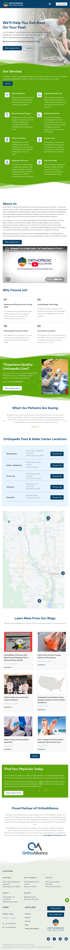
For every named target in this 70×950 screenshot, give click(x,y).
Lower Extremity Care (53, 93)
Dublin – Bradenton (14, 465)
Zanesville (10, 497)
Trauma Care (49, 138)
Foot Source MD (50, 160)
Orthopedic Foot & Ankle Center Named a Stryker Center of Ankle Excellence (51, 700)
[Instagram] (54, 939)
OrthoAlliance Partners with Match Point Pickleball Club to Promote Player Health (16, 657)
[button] (43, 4)
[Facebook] (48, 939)
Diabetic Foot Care (52, 113)
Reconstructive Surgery (21, 113)
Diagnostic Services (20, 160)
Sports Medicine (18, 93)
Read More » (8, 667)
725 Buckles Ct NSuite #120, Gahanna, (9, 899)
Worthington (11, 454)
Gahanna (10, 487)
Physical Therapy (19, 138)
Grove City (10, 476)
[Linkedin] (60, 939)
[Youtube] (66, 939)
